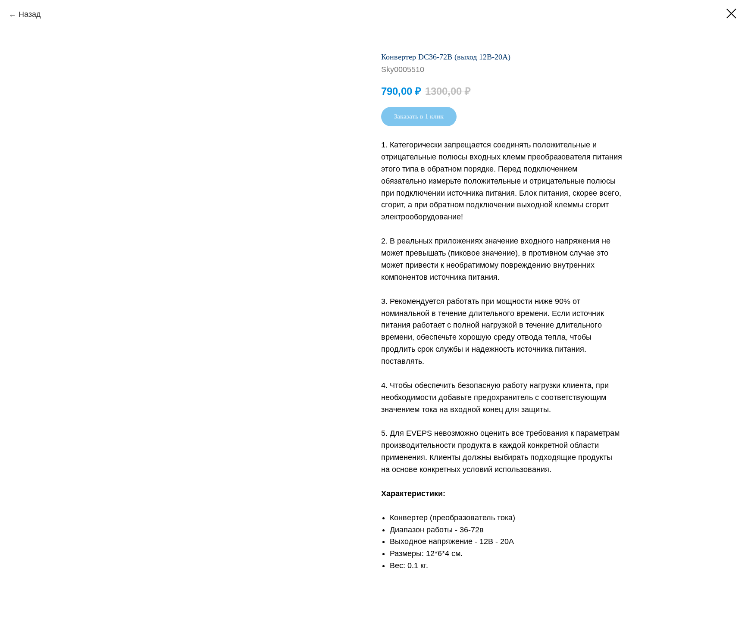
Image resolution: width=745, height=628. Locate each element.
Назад (30, 14)
